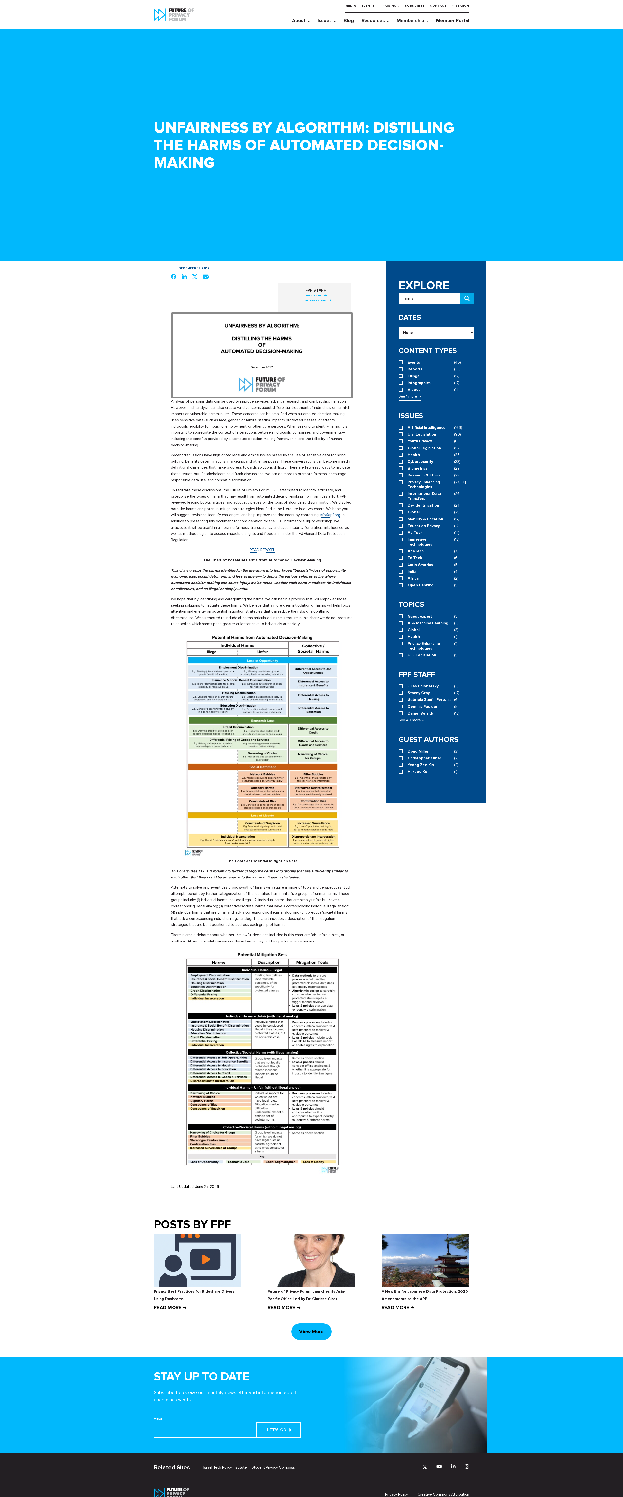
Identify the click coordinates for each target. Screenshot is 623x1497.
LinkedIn (453, 1466)
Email (158, 1418)
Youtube (439, 1466)
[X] (424, 1467)
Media (350, 6)
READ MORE (167, 1307)
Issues (325, 21)
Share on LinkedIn (184, 276)
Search (462, 6)
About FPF (313, 295)
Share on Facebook (173, 276)
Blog (349, 21)
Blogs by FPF (315, 300)
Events (368, 6)
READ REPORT (262, 549)
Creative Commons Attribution (443, 1494)
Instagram (467, 1466)
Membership (410, 21)
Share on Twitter (195, 276)
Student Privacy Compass (273, 1467)
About (299, 21)
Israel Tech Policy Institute (225, 1467)
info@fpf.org (330, 514)
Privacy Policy (396, 1494)
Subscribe (414, 6)
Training (388, 6)
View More (311, 1332)
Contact (438, 6)
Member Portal (452, 21)
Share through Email (206, 276)
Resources (373, 21)
